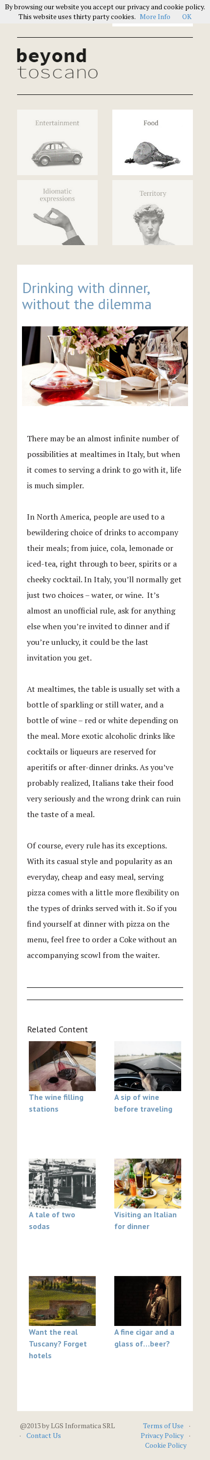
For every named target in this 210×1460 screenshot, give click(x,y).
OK (186, 16)
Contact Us (43, 1435)
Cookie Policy (166, 1445)
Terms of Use (163, 1425)
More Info (155, 16)
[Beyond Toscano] (57, 63)
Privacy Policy (162, 1435)
